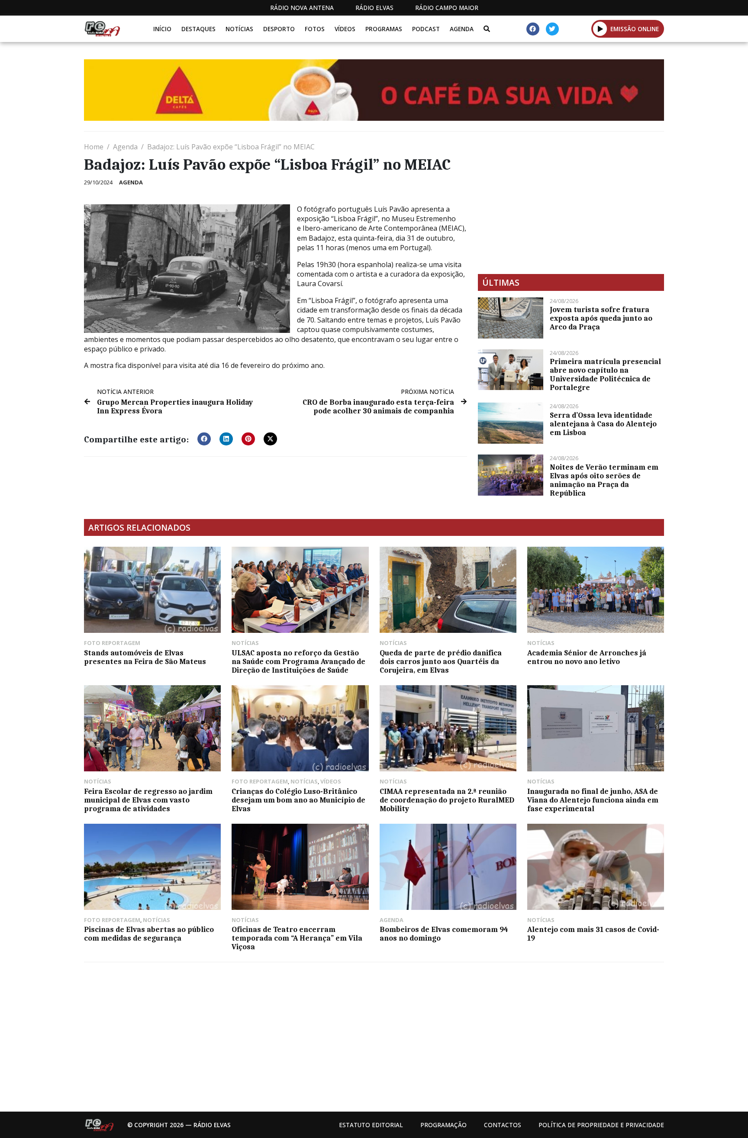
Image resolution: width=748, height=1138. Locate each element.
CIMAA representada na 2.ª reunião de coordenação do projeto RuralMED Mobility (447, 800)
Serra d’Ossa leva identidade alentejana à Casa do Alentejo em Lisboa (603, 424)
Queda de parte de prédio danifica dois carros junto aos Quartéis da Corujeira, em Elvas (441, 661)
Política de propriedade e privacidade (601, 1125)
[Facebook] (532, 29)
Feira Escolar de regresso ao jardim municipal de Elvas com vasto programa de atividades (148, 800)
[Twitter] (552, 29)
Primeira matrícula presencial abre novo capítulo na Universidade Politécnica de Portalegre (605, 374)
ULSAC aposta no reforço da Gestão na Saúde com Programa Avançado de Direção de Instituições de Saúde (298, 661)
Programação (443, 1125)
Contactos (502, 1125)
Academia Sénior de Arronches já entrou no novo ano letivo (586, 657)
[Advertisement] (571, 202)
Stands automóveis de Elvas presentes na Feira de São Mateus (145, 657)
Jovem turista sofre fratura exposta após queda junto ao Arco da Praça (601, 318)
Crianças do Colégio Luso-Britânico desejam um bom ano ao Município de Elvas (298, 800)
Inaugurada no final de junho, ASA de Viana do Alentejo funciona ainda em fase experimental (592, 800)
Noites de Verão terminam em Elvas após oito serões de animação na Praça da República (604, 480)
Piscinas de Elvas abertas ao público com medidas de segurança (149, 933)
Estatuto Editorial (371, 1125)
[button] (600, 28)
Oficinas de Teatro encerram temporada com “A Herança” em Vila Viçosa (297, 938)
